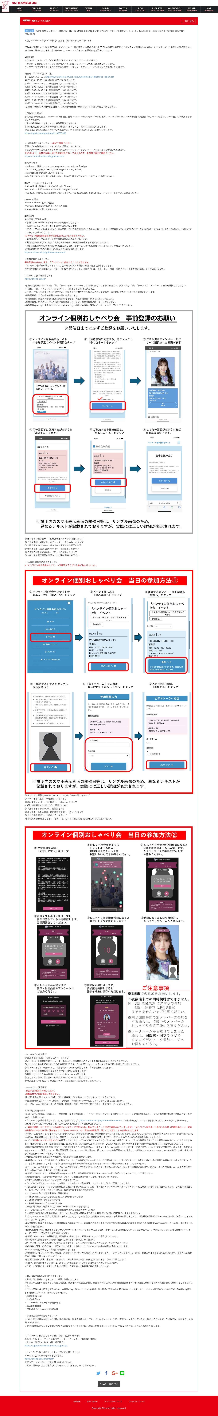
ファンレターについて (113, 1401)
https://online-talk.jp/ (35, 278)
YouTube (105, 9)
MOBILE (192, 9)
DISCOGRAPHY (71, 9)
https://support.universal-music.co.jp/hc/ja (46, 1345)
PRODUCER (157, 9)
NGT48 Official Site (24, 3)
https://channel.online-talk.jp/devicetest (44, 156)
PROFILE (54, 9)
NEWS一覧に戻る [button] (109, 1384)
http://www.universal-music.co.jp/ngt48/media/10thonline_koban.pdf (79, 76)
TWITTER (123, 9)
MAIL (209, 9)
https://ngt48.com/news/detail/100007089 (45, 133)
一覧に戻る (188, 21)
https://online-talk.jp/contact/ (39, 1358)
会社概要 (77, 1401)
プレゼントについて (137, 1401)
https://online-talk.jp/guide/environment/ (45, 252)
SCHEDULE (36, 9)
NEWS (19, 9)
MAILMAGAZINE (175, 9)
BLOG (140, 9)
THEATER (88, 9)
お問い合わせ (92, 1401)
